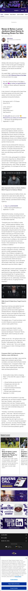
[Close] (26, 558)
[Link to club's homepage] (3, 10)
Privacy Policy (18, 576)
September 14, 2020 (8, 121)
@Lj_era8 (5, 83)
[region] (14, 573)
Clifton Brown (10, 38)
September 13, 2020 (8, 209)
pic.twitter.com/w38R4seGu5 (18, 117)
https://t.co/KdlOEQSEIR (11, 206)
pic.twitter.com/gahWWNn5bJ (18, 83)
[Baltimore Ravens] (14, 553)
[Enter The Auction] (14, 509)
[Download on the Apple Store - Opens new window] (8, 547)
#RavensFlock (6, 117)
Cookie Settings (14, 579)
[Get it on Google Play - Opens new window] (18, 547)
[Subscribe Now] (14, 482)
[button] (14, 178)
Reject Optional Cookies (14, 583)
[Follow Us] (14, 523)
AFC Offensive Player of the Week (17, 75)
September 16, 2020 (8, 393)
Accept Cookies (14, 588)
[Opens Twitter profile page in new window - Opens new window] (8, 42)
